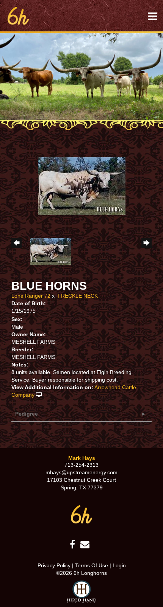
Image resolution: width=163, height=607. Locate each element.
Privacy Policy (54, 565)
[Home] (81, 514)
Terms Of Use (91, 565)
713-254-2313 (81, 465)
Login (119, 565)
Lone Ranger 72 (30, 296)
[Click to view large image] (81, 186)
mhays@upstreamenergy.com (81, 472)
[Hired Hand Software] (81, 592)
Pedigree (26, 414)
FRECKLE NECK (78, 296)
